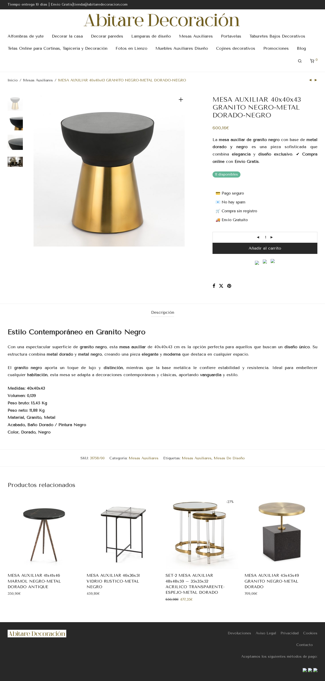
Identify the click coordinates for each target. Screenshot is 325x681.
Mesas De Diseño (229, 458)
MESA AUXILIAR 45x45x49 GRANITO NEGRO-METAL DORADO (272, 581)
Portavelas (231, 36)
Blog (301, 48)
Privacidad (290, 633)
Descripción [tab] (162, 312)
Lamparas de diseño (151, 36)
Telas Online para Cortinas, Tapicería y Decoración (57, 48)
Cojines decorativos (235, 48)
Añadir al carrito (265, 248)
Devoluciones (239, 633)
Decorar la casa (67, 36)
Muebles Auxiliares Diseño (181, 48)
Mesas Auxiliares (196, 36)
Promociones (276, 48)
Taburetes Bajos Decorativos (277, 36)
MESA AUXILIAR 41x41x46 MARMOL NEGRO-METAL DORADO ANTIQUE (34, 581)
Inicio (13, 80)
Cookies (310, 633)
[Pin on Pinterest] (229, 286)
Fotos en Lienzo (131, 48)
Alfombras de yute (26, 36)
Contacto (304, 645)
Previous (36, 171)
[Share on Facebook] (214, 286)
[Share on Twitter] (221, 286)
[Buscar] (300, 61)
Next (181, 171)
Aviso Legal (266, 633)
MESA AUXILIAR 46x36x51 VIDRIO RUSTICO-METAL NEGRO (113, 581)
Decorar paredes (107, 36)
